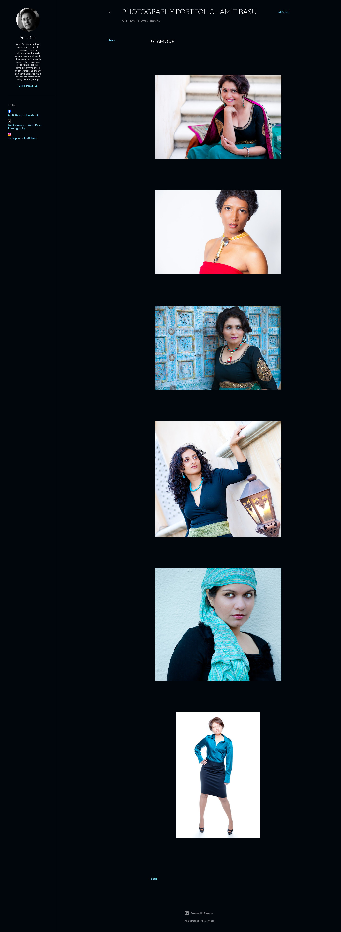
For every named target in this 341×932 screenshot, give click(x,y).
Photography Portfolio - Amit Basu (189, 11)
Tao (132, 20)
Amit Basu (28, 37)
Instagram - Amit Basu (22, 138)
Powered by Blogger (202, 913)
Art (124, 20)
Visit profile (28, 85)
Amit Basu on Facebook (23, 115)
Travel (143, 20)
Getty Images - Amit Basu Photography (24, 126)
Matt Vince (208, 920)
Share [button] (111, 40)
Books (155, 20)
